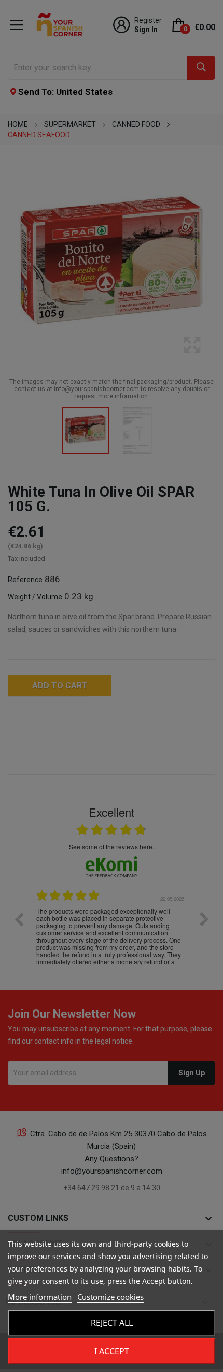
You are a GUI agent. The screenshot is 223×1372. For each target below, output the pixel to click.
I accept (111, 1351)
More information (40, 1297)
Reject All (112, 1322)
